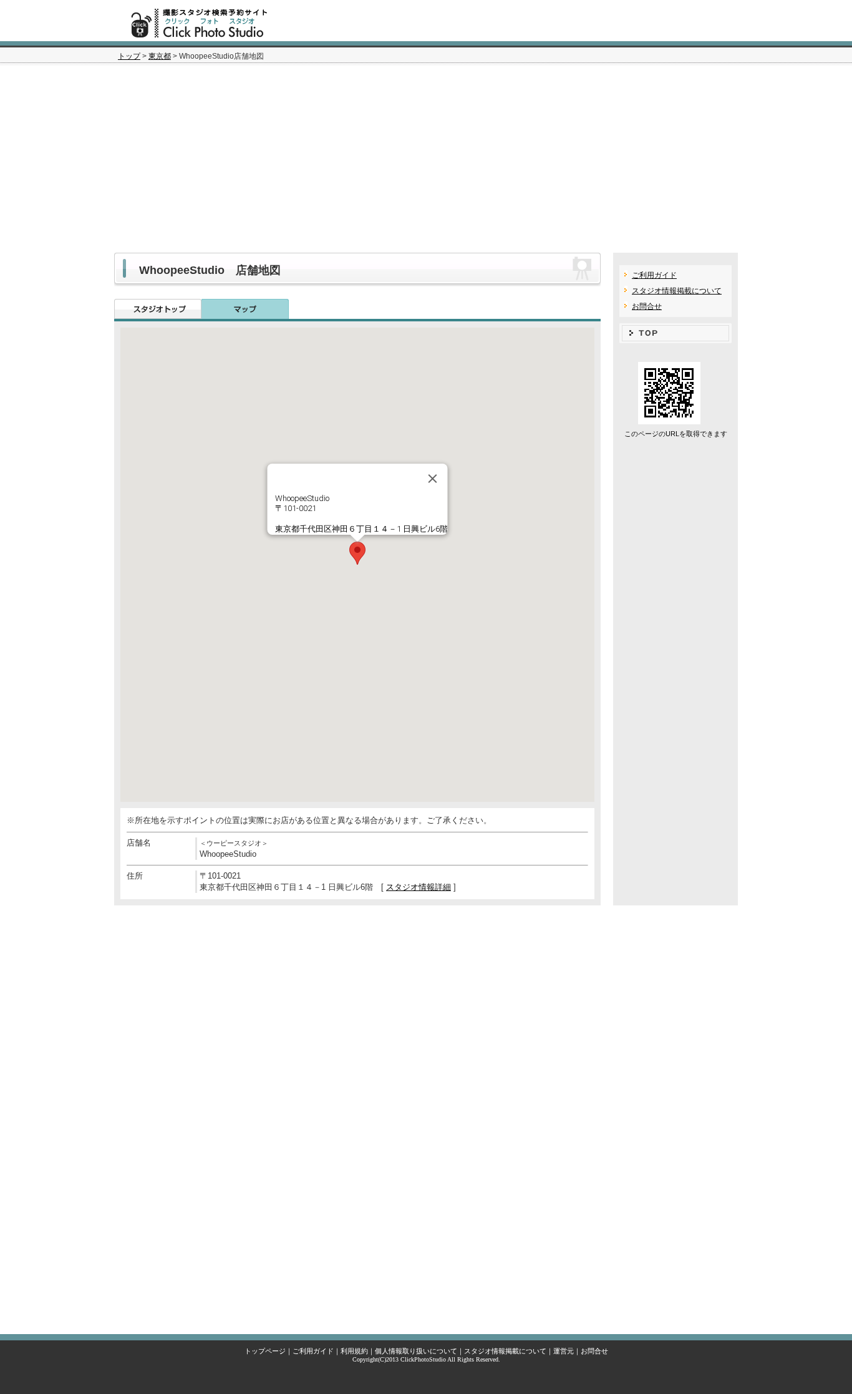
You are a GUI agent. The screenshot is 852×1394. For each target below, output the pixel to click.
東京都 (159, 56)
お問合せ (647, 306)
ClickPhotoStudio (423, 1359)
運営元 (563, 1351)
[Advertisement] (426, 159)
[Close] (433, 479)
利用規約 (354, 1351)
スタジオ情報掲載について (677, 290)
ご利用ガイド (654, 275)
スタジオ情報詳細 (418, 887)
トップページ (265, 1351)
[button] (357, 553)
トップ (129, 56)
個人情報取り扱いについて (416, 1351)
